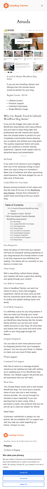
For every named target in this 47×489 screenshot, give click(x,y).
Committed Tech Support (22, 237)
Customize (23, 478)
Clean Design (18, 228)
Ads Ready (16, 221)
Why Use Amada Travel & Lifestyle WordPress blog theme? (21, 217)
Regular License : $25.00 (21, 214)
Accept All (23, 472)
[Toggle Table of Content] (38, 205)
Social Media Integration (22, 233)
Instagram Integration (21, 235)
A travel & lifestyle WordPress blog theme (24, 209)
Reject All (23, 484)
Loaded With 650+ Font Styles (24, 224)
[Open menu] (42, 5)
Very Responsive (19, 226)
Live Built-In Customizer (22, 231)
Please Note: (18, 240)
